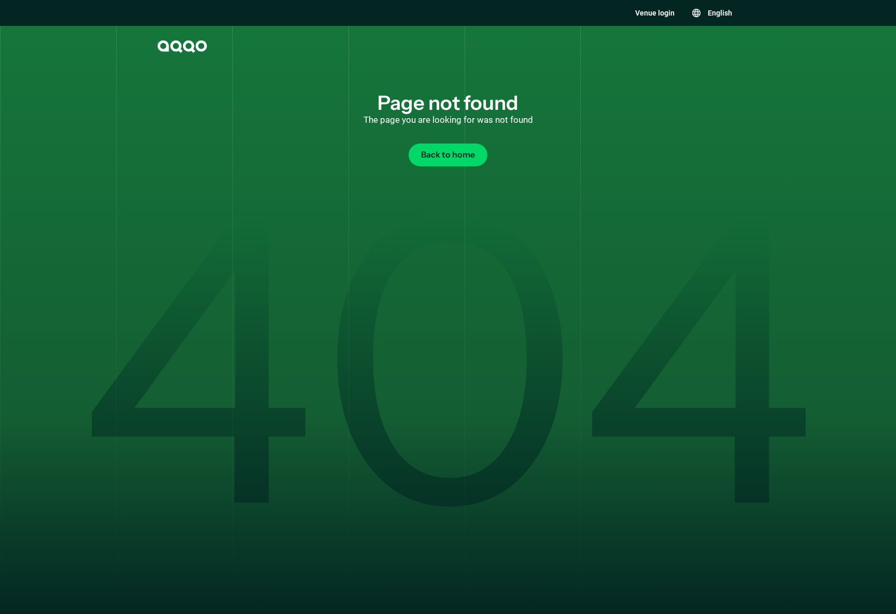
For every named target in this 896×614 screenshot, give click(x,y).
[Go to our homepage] (181, 46)
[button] (711, 13)
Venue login (655, 13)
